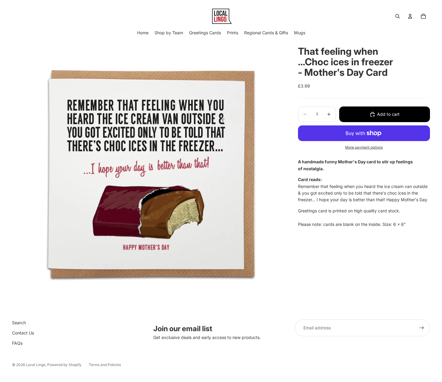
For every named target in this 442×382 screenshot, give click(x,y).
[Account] (410, 16)
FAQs (17, 343)
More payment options (364, 147)
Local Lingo (35, 364)
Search (19, 322)
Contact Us (23, 332)
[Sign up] (421, 328)
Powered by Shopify (64, 364)
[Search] (397, 16)
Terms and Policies (105, 364)
